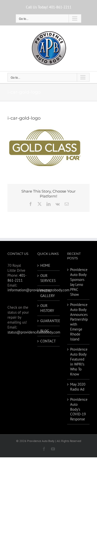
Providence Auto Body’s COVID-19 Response (78, 409)
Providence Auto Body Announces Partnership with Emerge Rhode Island (78, 322)
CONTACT (48, 341)
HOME (45, 265)
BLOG (44, 331)
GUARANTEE (48, 320)
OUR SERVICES (48, 278)
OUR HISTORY (47, 308)
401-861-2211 (16, 278)
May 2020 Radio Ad (77, 387)
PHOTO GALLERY (47, 293)
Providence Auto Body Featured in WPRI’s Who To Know (78, 361)
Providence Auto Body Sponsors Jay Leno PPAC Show (78, 282)
